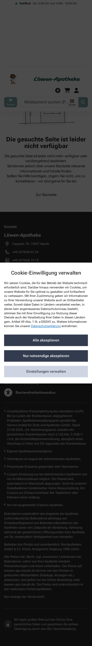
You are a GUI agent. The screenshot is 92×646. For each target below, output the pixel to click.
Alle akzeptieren (46, 340)
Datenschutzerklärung (46, 326)
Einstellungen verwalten (46, 371)
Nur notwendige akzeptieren (46, 356)
